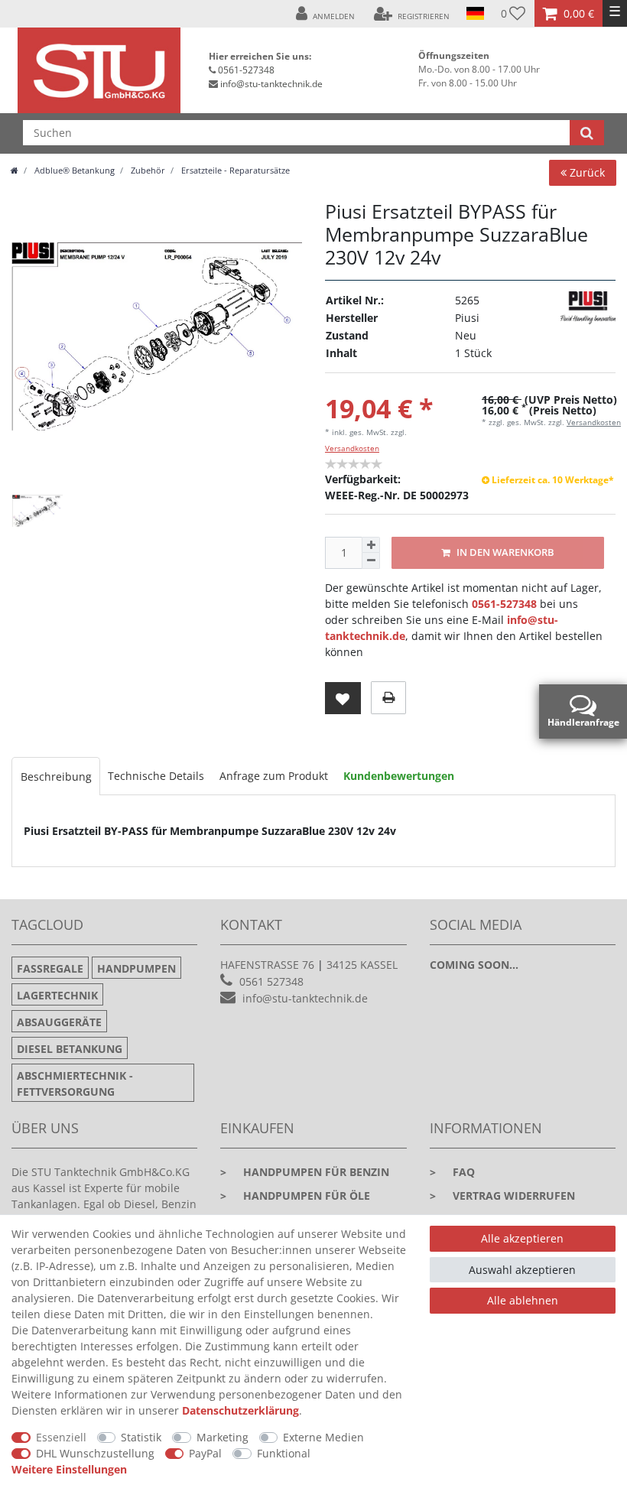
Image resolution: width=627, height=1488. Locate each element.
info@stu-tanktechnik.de (271, 83)
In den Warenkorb (504, 552)
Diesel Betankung (69, 1048)
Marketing (223, 1437)
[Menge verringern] (371, 561)
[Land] (475, 14)
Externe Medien (323, 1437)
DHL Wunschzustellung (95, 1453)
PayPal (205, 1453)
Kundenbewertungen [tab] (398, 775)
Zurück (586, 172)
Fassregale (50, 968)
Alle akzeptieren (522, 1238)
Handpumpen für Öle (295, 1195)
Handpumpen (136, 968)
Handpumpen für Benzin (304, 1172)
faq (452, 1172)
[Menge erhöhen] (371, 545)
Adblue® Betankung (73, 170)
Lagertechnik (57, 995)
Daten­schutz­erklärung (240, 1410)
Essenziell (61, 1437)
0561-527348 (246, 69)
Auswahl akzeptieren (522, 1269)
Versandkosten (352, 448)
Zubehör (146, 170)
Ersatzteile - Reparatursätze (234, 170)
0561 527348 (271, 981)
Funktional (283, 1453)
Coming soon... (474, 964)
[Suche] (587, 132)
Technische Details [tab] (156, 775)
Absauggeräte (59, 1022)
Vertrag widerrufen (502, 1195)
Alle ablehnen (522, 1300)
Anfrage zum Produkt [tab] (273, 775)
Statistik (141, 1437)
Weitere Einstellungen (69, 1469)
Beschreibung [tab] (56, 776)
